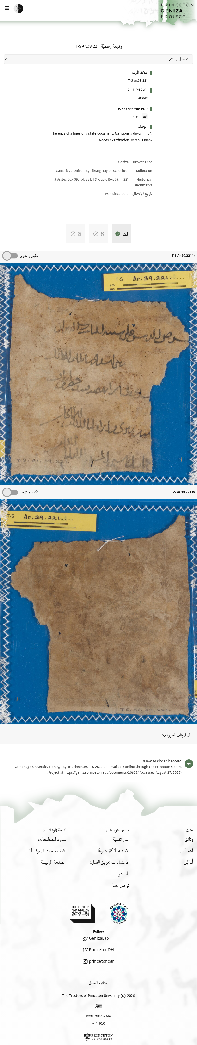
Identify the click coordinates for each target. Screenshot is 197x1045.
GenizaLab (99, 938)
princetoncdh (102, 961)
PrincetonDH (101, 950)
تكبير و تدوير (29, 255)
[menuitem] (189, 839)
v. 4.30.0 (98, 1023)
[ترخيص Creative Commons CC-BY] (98, 1007)
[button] (177, 12)
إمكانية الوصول (98, 983)
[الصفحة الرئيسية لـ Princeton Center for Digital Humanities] (82, 913)
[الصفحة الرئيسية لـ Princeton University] (98, 1037)
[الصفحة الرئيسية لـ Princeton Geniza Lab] (115, 913)
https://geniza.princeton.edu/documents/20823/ (101, 772)
